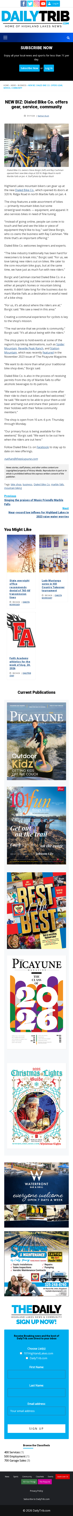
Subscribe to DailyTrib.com (37, 1499)
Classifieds (40, 1476)
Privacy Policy (36, 1490)
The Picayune (45, 1482)
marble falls (57, 484)
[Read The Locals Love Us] (36, 910)
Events (50, 1476)
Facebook (43, 447)
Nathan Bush (43, 115)
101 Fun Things (29, 1482)
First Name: (36, 1367)
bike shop (16, 484)
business (27, 484)
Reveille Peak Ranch (30, 348)
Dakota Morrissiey (20, 603)
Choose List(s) (36, 1348)
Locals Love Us (62, 1476)
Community (27, 1476)
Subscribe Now (29, 68)
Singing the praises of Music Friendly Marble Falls (33, 500)
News (13, 85)
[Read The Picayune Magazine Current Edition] (36, 741)
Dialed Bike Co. (24, 190)
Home (6, 85)
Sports (15, 1476)
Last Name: (36, 1385)
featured (48, 352)
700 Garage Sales (15, 1460)
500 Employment (14, 1456)
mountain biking (13, 488)
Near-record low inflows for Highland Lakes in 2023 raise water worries (38, 512)
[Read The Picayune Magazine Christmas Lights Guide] (36, 1106)
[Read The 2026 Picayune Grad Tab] (36, 1002)
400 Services (12, 1452)
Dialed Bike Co (42, 484)
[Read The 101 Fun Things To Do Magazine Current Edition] (36, 825)
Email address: (36, 1404)
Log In (48, 68)
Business (22, 85)
